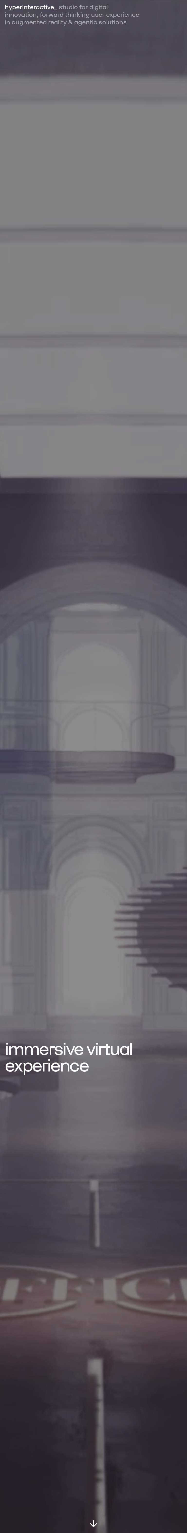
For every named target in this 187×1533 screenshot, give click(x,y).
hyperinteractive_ (31, 7)
